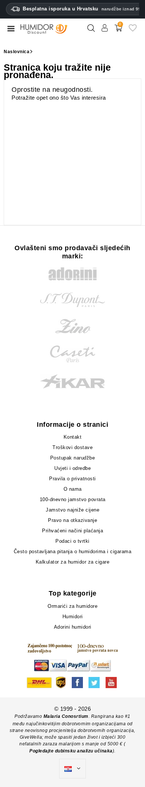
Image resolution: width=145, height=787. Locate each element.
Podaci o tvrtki (72, 541)
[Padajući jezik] (72, 768)
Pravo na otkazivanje (72, 520)
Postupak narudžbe (72, 458)
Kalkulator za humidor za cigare (73, 562)
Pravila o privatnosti (72, 478)
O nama (73, 489)
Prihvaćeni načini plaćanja (72, 530)
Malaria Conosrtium (66, 716)
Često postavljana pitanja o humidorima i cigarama (73, 551)
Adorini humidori (72, 627)
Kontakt (73, 437)
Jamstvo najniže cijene (72, 510)
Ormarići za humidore (72, 606)
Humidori (72, 616)
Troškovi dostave (72, 447)
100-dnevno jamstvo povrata (73, 499)
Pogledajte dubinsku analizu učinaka (71, 751)
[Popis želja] (133, 31)
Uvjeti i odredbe (72, 468)
